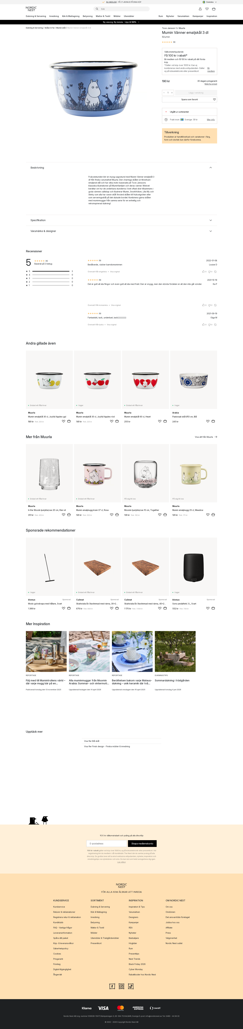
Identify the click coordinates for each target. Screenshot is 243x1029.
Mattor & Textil (103, 16)
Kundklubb (58, 922)
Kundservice (59, 907)
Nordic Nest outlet (174, 943)
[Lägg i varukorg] (69, 421)
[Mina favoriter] (207, 8)
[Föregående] (35, 88)
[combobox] (210, 2)
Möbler (117, 16)
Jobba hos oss (172, 922)
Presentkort (96, 943)
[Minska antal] (164, 93)
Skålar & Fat (49, 28)
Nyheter (170, 16)
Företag (56, 964)
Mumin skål (61, 28)
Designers (133, 917)
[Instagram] (121, 986)
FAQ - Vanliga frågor (62, 927)
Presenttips (134, 953)
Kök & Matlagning (70, 16)
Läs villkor (121, 862)
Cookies (57, 953)
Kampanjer (198, 16)
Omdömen (170, 912)
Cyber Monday (136, 969)
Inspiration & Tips (137, 907)
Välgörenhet (171, 938)
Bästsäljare (134, 938)
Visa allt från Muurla (204, 437)
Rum (161, 16)
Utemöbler (129, 16)
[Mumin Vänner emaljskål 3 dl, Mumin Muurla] (93, 87)
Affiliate (169, 927)
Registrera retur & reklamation (67, 917)
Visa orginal (115, 272)
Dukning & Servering (36, 16)
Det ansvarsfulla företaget (178, 917)
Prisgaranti (58, 959)
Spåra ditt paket (60, 938)
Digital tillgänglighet (62, 969)
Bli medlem (211, 69)
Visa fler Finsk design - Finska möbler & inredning (107, 746)
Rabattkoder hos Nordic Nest (142, 974)
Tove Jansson (168, 28)
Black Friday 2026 (137, 964)
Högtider (133, 943)
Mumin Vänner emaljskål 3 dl (79, 28)
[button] (168, 42)
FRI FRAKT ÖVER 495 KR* (123, 2)
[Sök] (97, 8)
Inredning (54, 16)
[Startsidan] (31, 9)
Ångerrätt (57, 974)
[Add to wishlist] (63, 421)
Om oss (169, 907)
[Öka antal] (172, 93)
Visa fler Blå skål (91, 741)
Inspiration (212, 16)
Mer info (211, 119)
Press (168, 933)
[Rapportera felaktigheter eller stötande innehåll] (215, 271)
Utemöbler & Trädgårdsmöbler (105, 938)
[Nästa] (151, 88)
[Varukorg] (213, 8)
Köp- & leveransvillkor (63, 943)
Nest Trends (134, 959)
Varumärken (183, 16)
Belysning (88, 16)
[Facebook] (112, 986)
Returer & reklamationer (64, 912)
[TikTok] (130, 986)
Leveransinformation (62, 933)
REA (130, 927)
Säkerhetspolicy (60, 948)
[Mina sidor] (200, 8)
